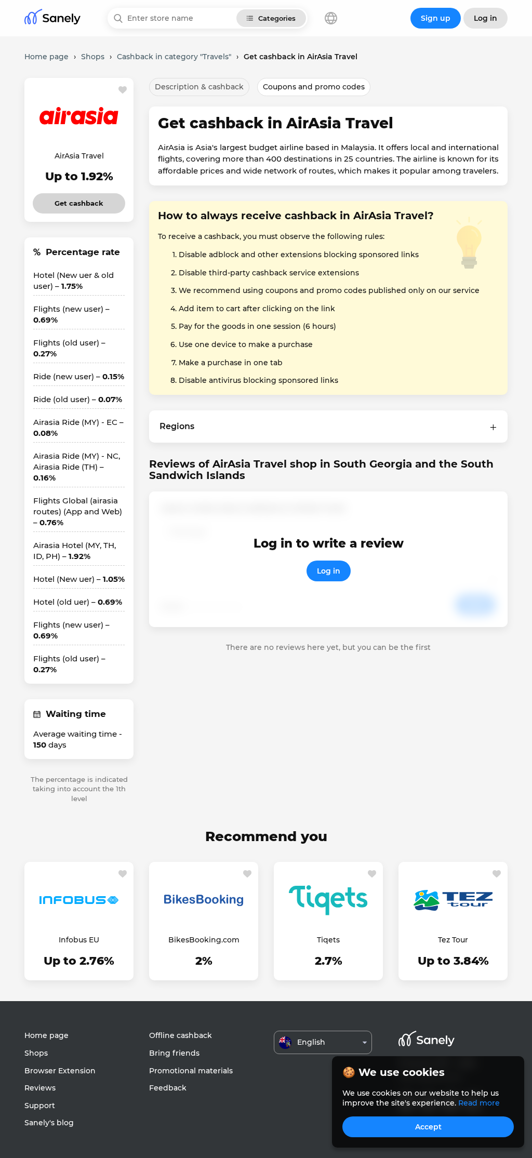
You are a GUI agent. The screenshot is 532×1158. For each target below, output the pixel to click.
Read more (479, 1103)
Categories (277, 18)
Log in (328, 571)
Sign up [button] (435, 18)
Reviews (40, 1088)
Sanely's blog (49, 1122)
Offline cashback (180, 1035)
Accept (428, 1127)
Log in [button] (485, 18)
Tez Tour (453, 939)
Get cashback (79, 200)
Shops (36, 1053)
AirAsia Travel (79, 156)
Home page (46, 1035)
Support (39, 1105)
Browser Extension (60, 1070)
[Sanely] (52, 18)
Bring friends (174, 1053)
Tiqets (328, 939)
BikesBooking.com (204, 939)
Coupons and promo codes (314, 86)
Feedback (168, 1088)
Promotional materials (191, 1070)
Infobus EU (79, 939)
